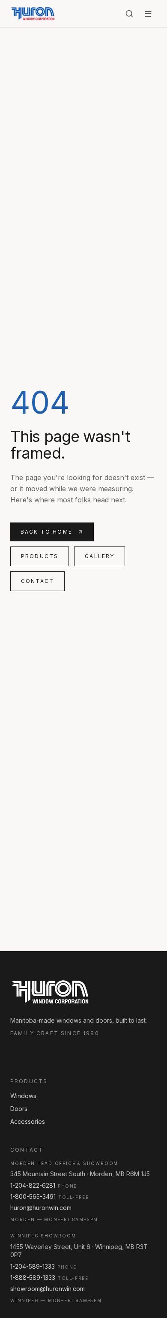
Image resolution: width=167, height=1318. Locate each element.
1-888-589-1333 (32, 1277)
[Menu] (148, 13)
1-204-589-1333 (32, 1266)
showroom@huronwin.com (47, 1288)
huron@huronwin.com (41, 1207)
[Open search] (129, 13)
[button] (18, 1052)
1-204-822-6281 (32, 1185)
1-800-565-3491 (33, 1196)
